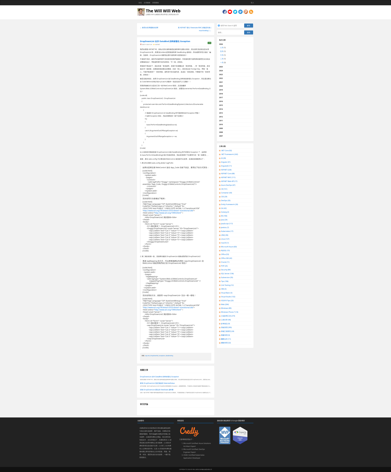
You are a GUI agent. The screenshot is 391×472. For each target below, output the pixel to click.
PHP (224, 266)
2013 (221, 113)
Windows (226, 308)
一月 (221, 62)
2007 (221, 136)
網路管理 (226, 343)
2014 (221, 109)
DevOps (225, 200)
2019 (221, 90)
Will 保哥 (195, 469)
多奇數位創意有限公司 (206, 469)
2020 (221, 86)
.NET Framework (229, 154)
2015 (221, 105)
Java (224, 220)
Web (225, 304)
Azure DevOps (228, 185)
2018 (221, 94)
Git (224, 208)
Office (225, 254)
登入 (252, 3)
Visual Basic (226, 293)
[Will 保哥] (230, 11)
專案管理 (225, 335)
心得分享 (226, 320)
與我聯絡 (155, 3)
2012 (221, 117)
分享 (209, 43)
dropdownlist (154, 355)
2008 (221, 132)
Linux (225, 239)
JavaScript (227, 223)
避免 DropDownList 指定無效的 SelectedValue (157, 383)
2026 (222, 53)
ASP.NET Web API (229, 181)
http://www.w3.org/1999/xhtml (168, 213)
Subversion (227, 277)
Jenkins (225, 227)
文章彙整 (147, 3)
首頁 (140, 3)
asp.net (147, 355)
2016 (221, 101)
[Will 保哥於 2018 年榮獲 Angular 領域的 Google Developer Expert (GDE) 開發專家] (240, 435)
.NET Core (226, 150)
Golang (225, 212)
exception (162, 355)
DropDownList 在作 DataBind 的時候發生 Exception (165, 41)
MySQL (225, 250)
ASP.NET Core (228, 173)
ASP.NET (157, 44)
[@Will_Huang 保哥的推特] (235, 11)
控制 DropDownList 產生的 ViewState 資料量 (157, 390)
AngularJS (226, 166)
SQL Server (227, 273)
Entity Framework (229, 204)
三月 (221, 55)
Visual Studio (228, 297)
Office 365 (226, 258)
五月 (221, 51)
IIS (224, 216)
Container (226, 193)
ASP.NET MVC (228, 177)
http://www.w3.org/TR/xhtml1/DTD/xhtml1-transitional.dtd (168, 210)
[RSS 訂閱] (251, 11)
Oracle (225, 262)
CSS (224, 196)
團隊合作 (226, 339)
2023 (221, 74)
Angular (225, 162)
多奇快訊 (225, 324)
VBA (223, 289)
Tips (224, 281)
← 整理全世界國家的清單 (149, 27)
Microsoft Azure (229, 247)
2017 (221, 97)
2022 (221, 78)
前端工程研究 (227, 331)
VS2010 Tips (227, 300)
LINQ (224, 235)
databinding (169, 355)
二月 (221, 59)
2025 (221, 67)
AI (223, 158)
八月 (221, 47)
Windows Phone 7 (229, 312)
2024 (221, 71)
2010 (221, 124)
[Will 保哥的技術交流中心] (224, 11)
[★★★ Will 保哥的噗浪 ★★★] (246, 11)
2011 (221, 120)
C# (224, 189)
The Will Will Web (163, 11)
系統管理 (226, 327)
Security (226, 270)
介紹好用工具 (228, 316)
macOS (225, 243)
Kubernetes (227, 231)
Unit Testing (227, 285)
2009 (221, 128)
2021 (221, 82)
